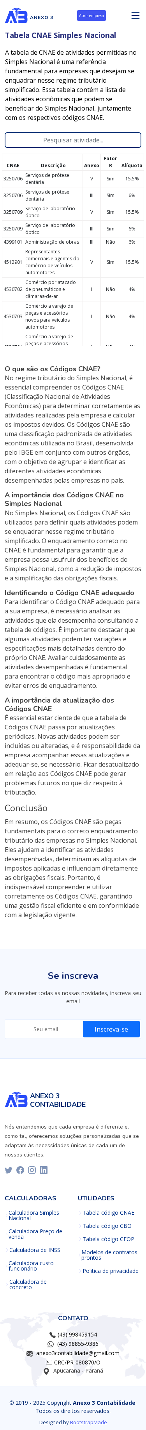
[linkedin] (43, 1170)
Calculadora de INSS (34, 1250)
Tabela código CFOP (108, 1239)
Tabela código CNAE (108, 1212)
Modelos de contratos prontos (109, 1255)
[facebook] (20, 1170)
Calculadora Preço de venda (35, 1234)
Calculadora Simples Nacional (34, 1215)
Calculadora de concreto (28, 1284)
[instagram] (32, 1170)
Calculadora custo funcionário (31, 1265)
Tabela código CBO (107, 1226)
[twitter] (8, 1170)
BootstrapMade (88, 1422)
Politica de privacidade (111, 1271)
